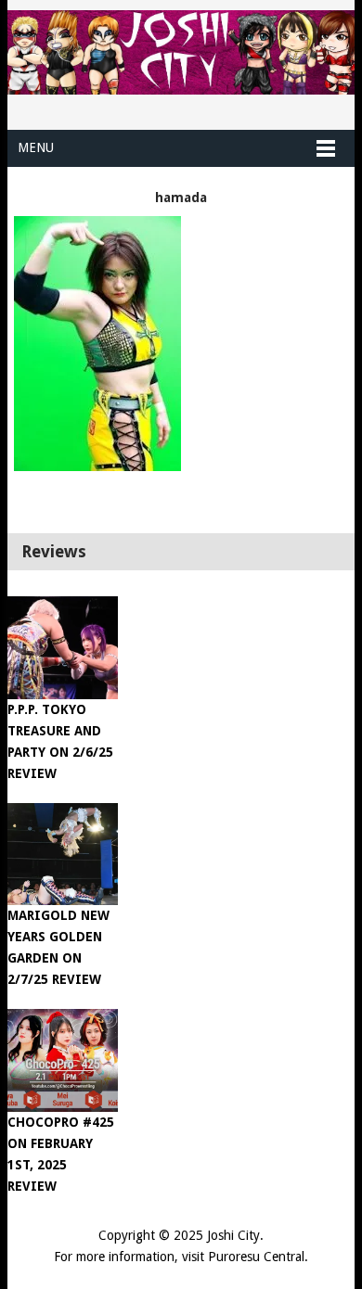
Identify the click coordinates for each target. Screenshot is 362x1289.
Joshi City (233, 1235)
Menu (36, 147)
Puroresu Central (256, 1256)
